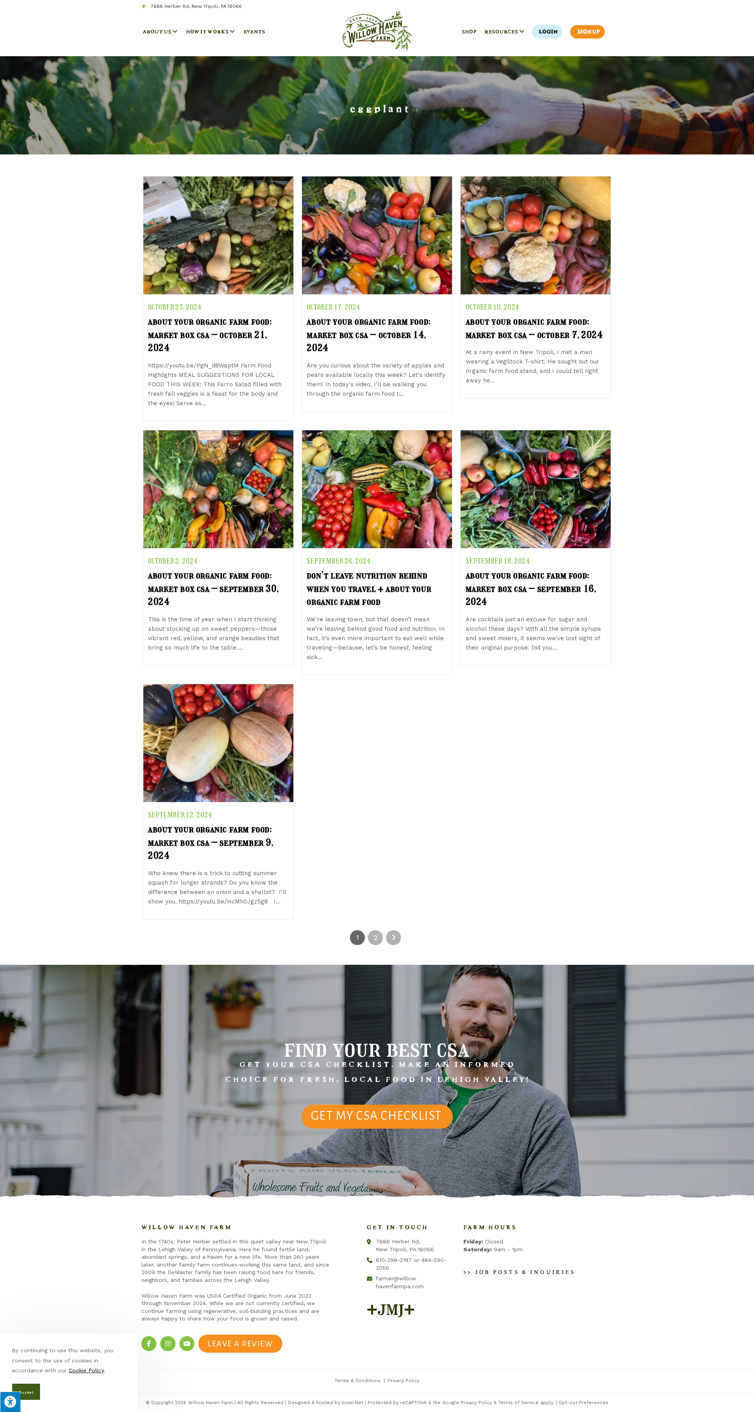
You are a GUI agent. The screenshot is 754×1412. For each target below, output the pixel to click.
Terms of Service (518, 1402)
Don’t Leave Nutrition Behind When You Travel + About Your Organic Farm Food (369, 588)
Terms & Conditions (358, 1380)
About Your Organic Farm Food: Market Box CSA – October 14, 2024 (368, 334)
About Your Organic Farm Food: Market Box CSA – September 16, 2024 (531, 588)
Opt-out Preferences (583, 1402)
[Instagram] (167, 1343)
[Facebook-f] (148, 1343)
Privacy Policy (403, 1380)
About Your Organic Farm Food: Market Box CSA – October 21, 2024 (209, 334)
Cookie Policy (86, 1370)
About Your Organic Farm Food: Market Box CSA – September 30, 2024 (213, 588)
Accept (25, 1391)
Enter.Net (352, 1402)
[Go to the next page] (393, 937)
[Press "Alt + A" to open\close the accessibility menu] (10, 1402)
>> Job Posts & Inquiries (518, 1270)
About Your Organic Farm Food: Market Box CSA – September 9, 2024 (210, 842)
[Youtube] (186, 1343)
